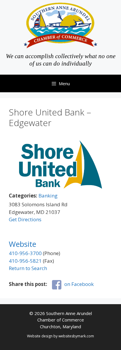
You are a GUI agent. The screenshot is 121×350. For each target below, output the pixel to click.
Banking (48, 195)
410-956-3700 (25, 253)
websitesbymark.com (76, 336)
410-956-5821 (25, 260)
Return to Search (28, 268)
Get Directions (25, 219)
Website (22, 244)
